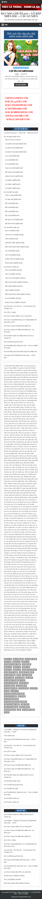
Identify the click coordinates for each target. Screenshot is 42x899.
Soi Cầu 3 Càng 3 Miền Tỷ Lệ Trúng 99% (18, 316)
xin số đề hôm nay (9, 710)
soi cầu (6, 691)
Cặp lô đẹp (7, 662)
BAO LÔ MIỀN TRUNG (13, 274)
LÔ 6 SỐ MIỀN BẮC (12, 160)
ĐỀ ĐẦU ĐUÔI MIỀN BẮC (14, 223)
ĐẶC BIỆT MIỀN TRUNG (14, 286)
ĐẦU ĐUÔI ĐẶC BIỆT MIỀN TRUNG (18, 294)
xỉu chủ (6, 712)
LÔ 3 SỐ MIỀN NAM (12, 251)
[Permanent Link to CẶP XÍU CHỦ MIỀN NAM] (21, 53)
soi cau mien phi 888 (10, 688)
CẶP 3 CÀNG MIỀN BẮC (13, 195)
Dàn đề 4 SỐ (25, 667)
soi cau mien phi (21, 686)
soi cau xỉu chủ (23, 688)
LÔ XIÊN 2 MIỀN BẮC (12, 180)
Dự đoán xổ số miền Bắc (26, 672)
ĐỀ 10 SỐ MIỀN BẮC (12, 215)
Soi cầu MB (21, 696)
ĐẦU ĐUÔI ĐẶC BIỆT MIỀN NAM (17, 247)
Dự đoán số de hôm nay (29, 670)
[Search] (40, 25)
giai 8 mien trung (9, 675)
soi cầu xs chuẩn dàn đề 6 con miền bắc (17, 872)
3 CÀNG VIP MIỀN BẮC (13, 199)
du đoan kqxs (26, 664)
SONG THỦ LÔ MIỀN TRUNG (15, 302)
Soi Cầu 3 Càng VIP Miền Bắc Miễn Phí (17, 326)
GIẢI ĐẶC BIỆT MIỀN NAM (14, 243)
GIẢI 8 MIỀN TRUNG (12, 290)
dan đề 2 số (25, 662)
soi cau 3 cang (8, 678)
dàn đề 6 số (7, 670)
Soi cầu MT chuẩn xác (11, 267)
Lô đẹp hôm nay (26, 675)
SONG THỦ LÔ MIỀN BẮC (14, 176)
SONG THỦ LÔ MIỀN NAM (14, 259)
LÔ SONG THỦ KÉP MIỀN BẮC (16, 144)
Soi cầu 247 (14, 691)
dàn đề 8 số (16, 670)
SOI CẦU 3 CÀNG (10, 312)
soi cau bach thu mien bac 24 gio (14, 680)
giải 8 (18, 675)
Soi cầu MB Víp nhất (11, 192)
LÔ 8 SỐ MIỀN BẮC (12, 164)
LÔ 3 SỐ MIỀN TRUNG (13, 298)
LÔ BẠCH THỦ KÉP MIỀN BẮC (16, 152)
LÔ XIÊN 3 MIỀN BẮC (12, 184)
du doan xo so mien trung (12, 664)
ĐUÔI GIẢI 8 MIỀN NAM (13, 263)
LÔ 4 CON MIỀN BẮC (12, 156)
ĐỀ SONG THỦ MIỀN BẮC (14, 172)
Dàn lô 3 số (7, 667)
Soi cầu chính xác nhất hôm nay (14, 694)
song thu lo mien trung (11, 704)
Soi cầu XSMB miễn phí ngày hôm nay (15, 702)
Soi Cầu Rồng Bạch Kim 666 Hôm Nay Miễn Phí (20, 351)
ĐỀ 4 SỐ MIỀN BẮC (12, 203)
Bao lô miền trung (30, 659)
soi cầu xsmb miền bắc (11, 699)
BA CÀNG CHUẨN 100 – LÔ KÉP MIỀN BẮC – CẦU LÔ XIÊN (21, 15)
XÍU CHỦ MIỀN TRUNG (13, 270)
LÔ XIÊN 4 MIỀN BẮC (12, 188)
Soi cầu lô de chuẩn (10, 696)
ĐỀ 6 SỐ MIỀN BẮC (12, 207)
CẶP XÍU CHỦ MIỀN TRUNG (15, 278)
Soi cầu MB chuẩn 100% (12, 136)
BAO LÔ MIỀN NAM (12, 230)
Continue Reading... (21, 84)
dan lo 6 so (16, 662)
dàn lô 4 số (16, 667)
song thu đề (25, 704)
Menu (5, 2)
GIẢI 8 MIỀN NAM (11, 239)
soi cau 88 (29, 678)
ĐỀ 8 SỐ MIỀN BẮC (12, 211)
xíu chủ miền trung (28, 710)
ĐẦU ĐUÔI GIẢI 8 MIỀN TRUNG (16, 282)
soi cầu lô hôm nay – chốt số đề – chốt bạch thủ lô (21, 133)
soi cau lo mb (24, 683)
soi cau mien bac (9, 686)
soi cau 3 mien (19, 678)
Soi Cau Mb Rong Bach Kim (13, 342)
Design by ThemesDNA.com (21, 897)
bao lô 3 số (7, 659)
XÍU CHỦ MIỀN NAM (12, 255)
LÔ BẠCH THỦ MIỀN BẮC (14, 148)
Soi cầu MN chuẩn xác (21, 68)
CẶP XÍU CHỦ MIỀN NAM (21, 71)
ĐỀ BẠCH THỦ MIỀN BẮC (14, 219)
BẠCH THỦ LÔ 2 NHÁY (13, 140)
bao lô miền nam (18, 659)
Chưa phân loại (9, 735)
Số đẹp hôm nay (24, 707)
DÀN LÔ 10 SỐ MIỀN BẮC (14, 168)
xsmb (18, 710)
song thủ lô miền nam (11, 707)
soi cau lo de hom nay (11, 683)
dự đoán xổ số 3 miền (10, 672)
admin (17, 74)
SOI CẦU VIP (33, 688)
